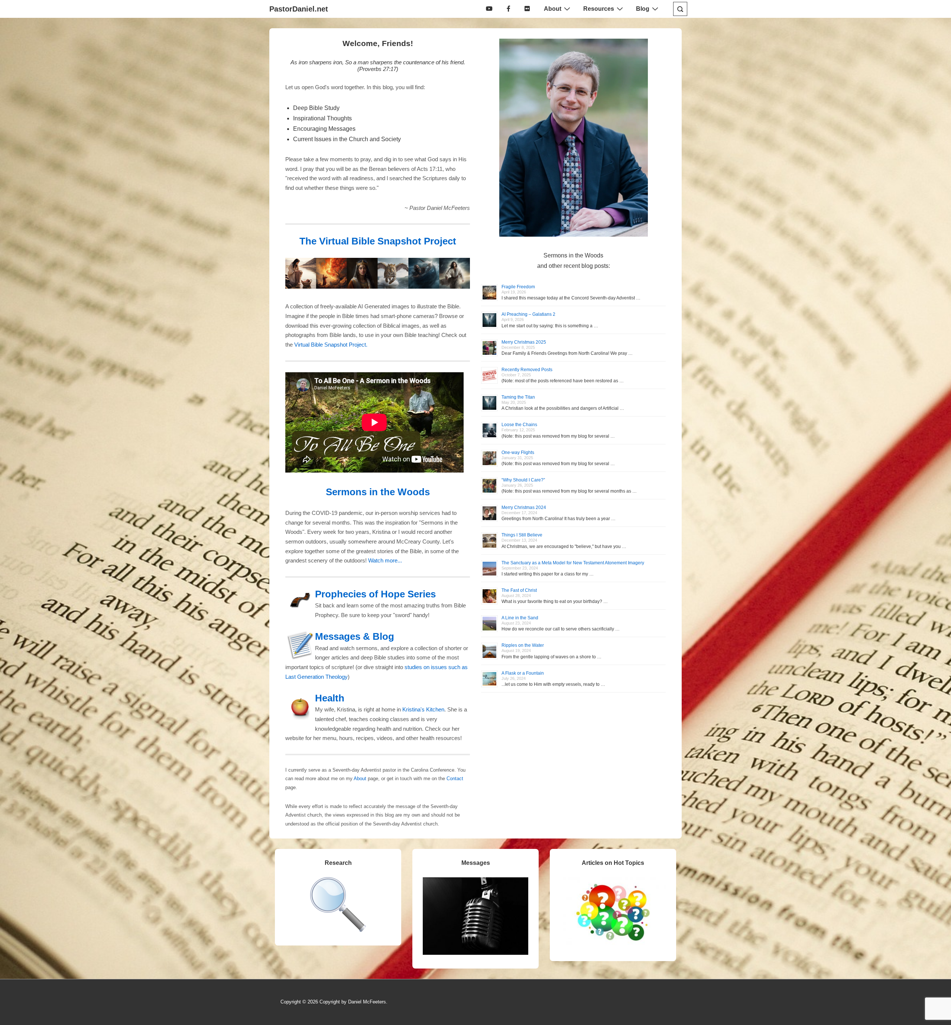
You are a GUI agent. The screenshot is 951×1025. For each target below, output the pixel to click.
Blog (642, 9)
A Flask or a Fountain (523, 673)
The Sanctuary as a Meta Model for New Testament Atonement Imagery (573, 562)
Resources (598, 9)
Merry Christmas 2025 (524, 342)
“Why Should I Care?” (523, 480)
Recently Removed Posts (527, 369)
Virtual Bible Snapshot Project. (330, 345)
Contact (455, 778)
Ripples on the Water (523, 645)
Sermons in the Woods (378, 491)
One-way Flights (518, 452)
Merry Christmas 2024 (524, 507)
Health (329, 698)
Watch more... (385, 561)
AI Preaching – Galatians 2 (528, 314)
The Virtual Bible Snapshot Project (377, 241)
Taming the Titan (518, 397)
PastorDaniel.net (298, 9)
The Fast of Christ (519, 590)
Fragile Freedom (518, 286)
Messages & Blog (354, 636)
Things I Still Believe (522, 535)
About (552, 9)
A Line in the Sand (520, 617)
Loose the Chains (519, 424)
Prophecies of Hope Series (375, 594)
